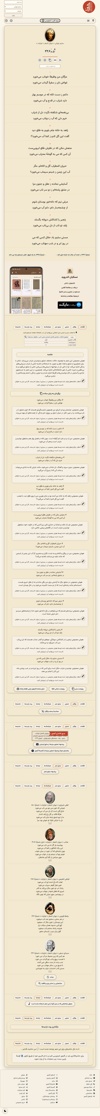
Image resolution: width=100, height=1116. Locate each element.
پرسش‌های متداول (19, 1078)
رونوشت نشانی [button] (60, 689)
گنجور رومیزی (51, 1078)
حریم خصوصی (20, 1102)
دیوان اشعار (48, 43)
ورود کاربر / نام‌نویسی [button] (52, 20)
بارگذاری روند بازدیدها (50, 1026)
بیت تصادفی (89, 1078)
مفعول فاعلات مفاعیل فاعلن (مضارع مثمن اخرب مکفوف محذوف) (48, 337)
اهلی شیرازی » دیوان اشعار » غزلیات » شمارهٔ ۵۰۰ (50, 805)
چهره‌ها (22, 1081)
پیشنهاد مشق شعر (50, 771)
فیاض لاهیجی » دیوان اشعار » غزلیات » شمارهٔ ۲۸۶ (50, 879)
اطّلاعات (82, 327)
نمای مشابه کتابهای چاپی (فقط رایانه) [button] (32, 689)
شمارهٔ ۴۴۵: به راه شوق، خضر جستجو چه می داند (26, 254)
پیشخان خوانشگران (49, 1096)
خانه (91, 1075)
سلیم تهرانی (59, 43)
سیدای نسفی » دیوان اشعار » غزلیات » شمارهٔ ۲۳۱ (50, 953)
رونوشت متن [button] (79, 689)
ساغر (53, 1081)
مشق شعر (58, 327)
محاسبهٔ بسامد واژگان (51, 711)
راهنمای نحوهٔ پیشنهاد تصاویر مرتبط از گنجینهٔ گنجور (52, 750)
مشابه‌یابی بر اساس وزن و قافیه (51, 983)
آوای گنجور (51, 1093)
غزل (46, 340)
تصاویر (67, 327)
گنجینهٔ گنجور (51, 1087)
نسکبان (52, 1102)
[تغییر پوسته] (5, 1111)
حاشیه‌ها (18, 327)
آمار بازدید (22, 1093)
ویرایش (42, 385)
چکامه (46, 342)
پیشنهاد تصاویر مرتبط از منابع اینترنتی (51, 744)
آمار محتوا (22, 1087)
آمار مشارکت (21, 1090)
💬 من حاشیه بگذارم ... (30, 1049)
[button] (93, 20)
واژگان (74, 327)
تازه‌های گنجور (88, 1096)
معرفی (23, 1075)
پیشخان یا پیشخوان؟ (48, 1099)
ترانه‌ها (38, 327)
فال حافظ (89, 1084)
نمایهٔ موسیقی (88, 1087)
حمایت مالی (21, 1084)
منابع (23, 1096)
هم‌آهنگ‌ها (47, 327)
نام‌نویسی (56, 1056)
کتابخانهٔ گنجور (50, 1084)
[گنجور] (89, 7)
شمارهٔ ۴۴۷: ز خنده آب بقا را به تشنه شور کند (73, 254)
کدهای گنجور (51, 1075)
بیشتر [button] (52, 977)
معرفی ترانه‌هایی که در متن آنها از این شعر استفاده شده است (51, 1003)
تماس (23, 1099)
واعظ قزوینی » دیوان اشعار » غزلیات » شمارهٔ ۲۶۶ (50, 916)
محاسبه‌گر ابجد (50, 1090)
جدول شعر (89, 1081)
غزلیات (40, 43)
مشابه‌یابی (89, 1093)
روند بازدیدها (28, 327)
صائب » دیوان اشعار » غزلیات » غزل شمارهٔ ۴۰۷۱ (50, 842)
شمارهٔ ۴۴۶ (50, 51)
